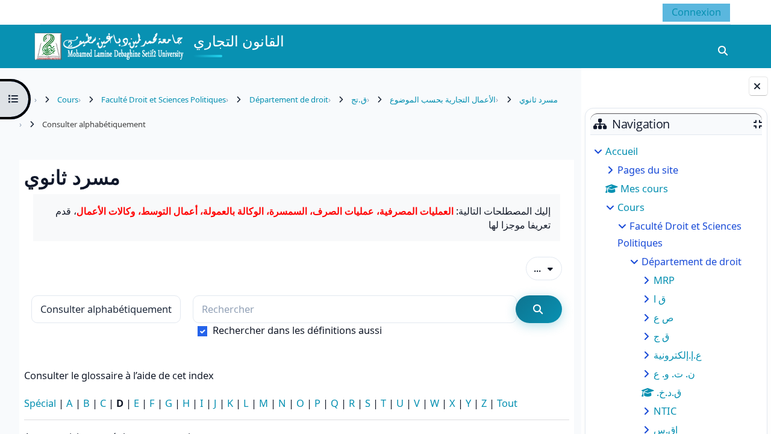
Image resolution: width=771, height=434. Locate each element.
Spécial (40, 403)
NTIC (665, 411)
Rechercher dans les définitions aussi (297, 330)
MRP (664, 280)
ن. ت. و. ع (674, 373)
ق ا (660, 299)
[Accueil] (108, 45)
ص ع (663, 317)
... (548, 267)
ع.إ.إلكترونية (678, 355)
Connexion (696, 12)
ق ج (661, 336)
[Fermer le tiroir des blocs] (758, 86)
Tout (507, 403)
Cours (631, 207)
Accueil (621, 151)
